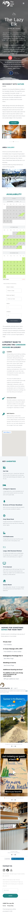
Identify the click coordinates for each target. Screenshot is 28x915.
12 (4, 240)
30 (17, 247)
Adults (8, 303)
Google (3, 40)
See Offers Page (9, 658)
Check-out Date (10, 295)
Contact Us (7, 866)
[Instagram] (4, 870)
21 (20, 269)
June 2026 (16, 73)
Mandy (16, 72)
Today (14, 198)
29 (23, 273)
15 (14, 240)
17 (20, 240)
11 (11, 266)
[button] (3, 133)
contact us (9, 334)
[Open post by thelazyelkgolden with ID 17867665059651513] (14, 772)
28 (20, 273)
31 (20, 247)
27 (17, 273)
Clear (23, 279)
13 (7, 240)
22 (23, 269)
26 (14, 273)
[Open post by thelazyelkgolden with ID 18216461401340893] (14, 719)
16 (17, 240)
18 (23, 240)
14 (11, 240)
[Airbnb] (11, 870)
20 (7, 244)
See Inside (14, 122)
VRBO (21, 38)
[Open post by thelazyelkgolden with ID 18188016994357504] (14, 826)
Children (9, 311)
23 (4, 273)
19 (4, 244)
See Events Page (9, 665)
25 (11, 273)
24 (8, 273)
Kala (14, 57)
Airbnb (9, 38)
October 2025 (16, 58)
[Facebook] (7, 870)
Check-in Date (10, 287)
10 (8, 266)
